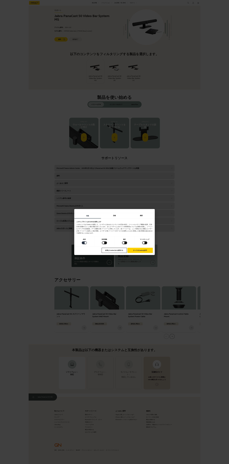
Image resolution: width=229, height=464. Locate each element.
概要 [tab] (141, 215)
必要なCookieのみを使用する (114, 250)
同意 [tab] (87, 216)
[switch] (104, 242)
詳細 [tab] (114, 215)
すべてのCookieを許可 (140, 250)
